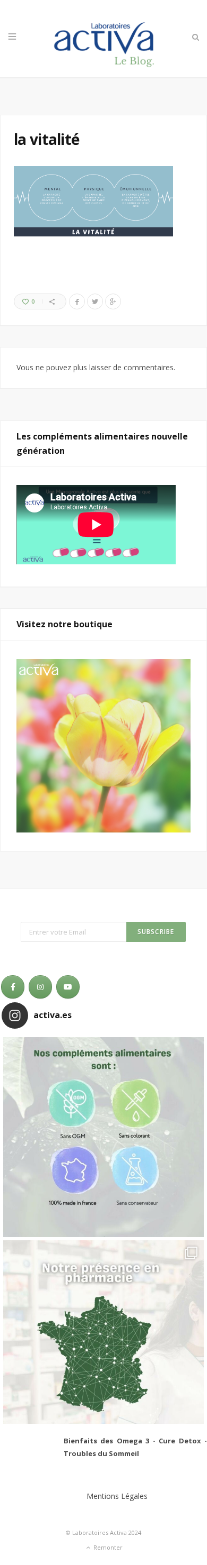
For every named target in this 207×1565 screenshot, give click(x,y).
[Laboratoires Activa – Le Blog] (103, 38)
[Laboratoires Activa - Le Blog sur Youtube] (68, 987)
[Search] (195, 37)
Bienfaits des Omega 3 (106, 1440)
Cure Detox (180, 1440)
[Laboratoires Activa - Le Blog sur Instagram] (40, 987)
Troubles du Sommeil (101, 1453)
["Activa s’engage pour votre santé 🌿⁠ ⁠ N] (103, 1137)
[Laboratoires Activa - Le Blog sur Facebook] (12, 987)
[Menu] (12, 37)
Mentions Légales (117, 1496)
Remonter (107, 1547)
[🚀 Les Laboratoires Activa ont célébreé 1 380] (103, 1340)
